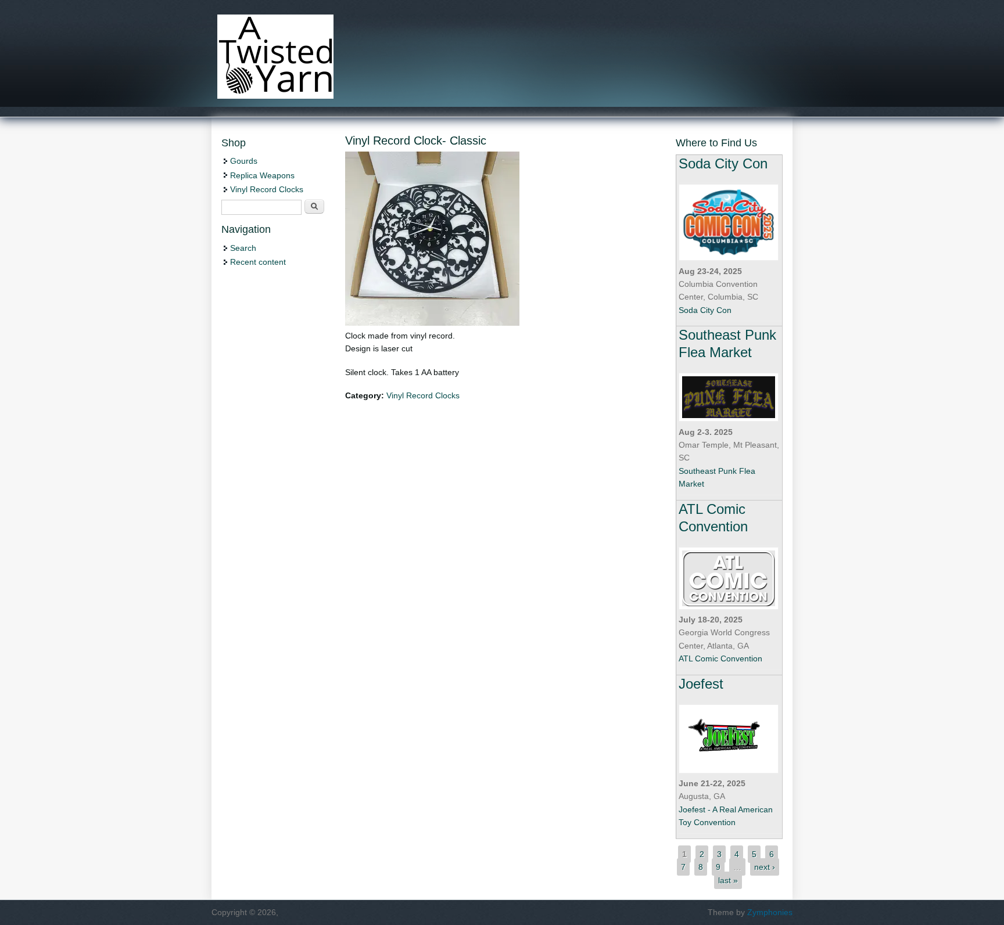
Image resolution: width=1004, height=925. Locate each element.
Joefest (701, 684)
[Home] (275, 95)
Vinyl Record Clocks (423, 395)
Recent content (258, 262)
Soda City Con (723, 163)
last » (728, 880)
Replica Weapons (262, 175)
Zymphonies (770, 912)
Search (243, 248)
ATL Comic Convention (720, 658)
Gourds (243, 160)
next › (764, 867)
